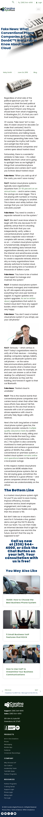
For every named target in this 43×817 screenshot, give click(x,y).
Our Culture (8, 766)
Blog (35, 72)
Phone (6, 742)
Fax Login (7, 798)
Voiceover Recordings (12, 753)
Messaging (8, 744)
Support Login (9, 789)
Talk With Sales (9, 771)
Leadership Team (10, 768)
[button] (14, 2)
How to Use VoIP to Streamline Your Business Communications (19, 672)
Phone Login (8, 792)
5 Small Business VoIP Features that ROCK (17, 635)
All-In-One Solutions (11, 739)
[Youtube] (15, 813)
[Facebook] (5, 813)
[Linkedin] (2, 813)
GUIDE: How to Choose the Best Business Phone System (21, 601)
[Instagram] (8, 813)
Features (7, 750)
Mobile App (8, 747)
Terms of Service (16, 810)
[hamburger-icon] (38, 9)
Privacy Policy (6, 810)
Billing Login (8, 795)
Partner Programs (10, 774)
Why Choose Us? (10, 763)
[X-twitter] (12, 813)
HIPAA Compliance (29, 810)
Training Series (9, 787)
